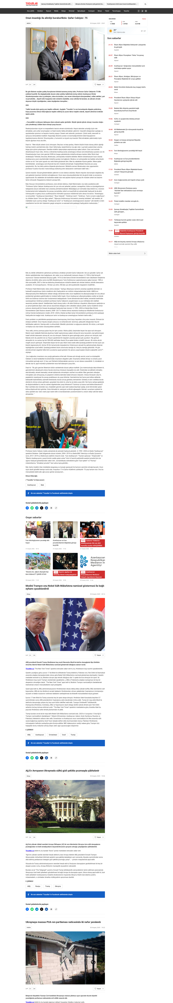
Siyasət (48, 11)
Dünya (63, 11)
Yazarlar (126, 11)
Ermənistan (53, 735)
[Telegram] (142, 10)
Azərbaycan (31, 485)
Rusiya (37, 886)
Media (56, 11)
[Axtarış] (145, 4)
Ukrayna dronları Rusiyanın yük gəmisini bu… (89, 4)
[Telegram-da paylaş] (36, 508)
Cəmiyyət (91, 11)
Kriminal (71, 11)
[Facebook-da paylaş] (27, 508)
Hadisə (29, 927)
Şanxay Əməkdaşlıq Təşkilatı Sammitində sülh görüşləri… (57, 4)
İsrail (64, 735)
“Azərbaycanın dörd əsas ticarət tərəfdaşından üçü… (123, 4)
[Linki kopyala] (56, 508)
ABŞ (28, 735)
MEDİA (29, 23)
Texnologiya (116, 11)
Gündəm (40, 11)
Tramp (73, 735)
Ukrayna (58, 886)
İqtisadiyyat (81, 11)
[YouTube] (145, 10)
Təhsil (107, 11)
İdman (100, 11)
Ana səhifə (30, 11)
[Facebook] (138, 10)
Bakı (42, 485)
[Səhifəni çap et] (51, 508)
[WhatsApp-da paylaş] (32, 508)
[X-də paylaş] (41, 508)
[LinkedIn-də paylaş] (46, 508)
